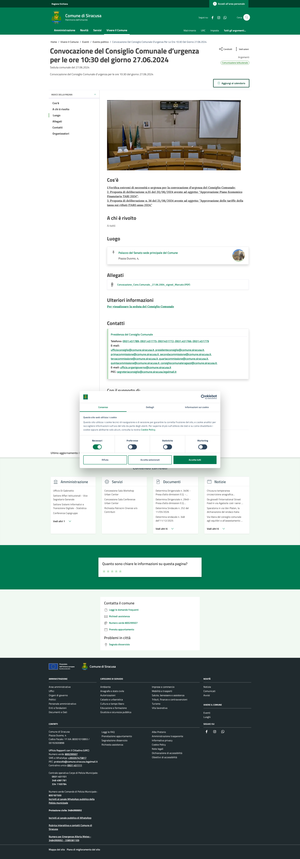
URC (203, 30)
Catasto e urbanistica (111, 699)
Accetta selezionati (150, 460)
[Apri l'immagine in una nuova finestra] (178, 136)
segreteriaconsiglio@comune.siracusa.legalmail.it (146, 372)
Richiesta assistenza (112, 744)
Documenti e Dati (58, 712)
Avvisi (206, 695)
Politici (52, 699)
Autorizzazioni (107, 695)
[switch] (132, 446)
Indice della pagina (61, 94)
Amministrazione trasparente (167, 736)
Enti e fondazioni (58, 708)
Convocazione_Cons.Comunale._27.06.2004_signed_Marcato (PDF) (153, 284)
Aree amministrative (60, 687)
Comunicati (209, 691)
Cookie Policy (148, 429)
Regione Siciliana (60, 3)
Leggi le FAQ (108, 732)
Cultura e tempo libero (112, 704)
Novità (84, 30)
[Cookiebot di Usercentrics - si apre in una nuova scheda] (203, 397)
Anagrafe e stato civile (112, 691)
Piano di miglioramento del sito (83, 849)
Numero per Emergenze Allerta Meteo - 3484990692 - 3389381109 (70, 838)
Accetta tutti (195, 460)
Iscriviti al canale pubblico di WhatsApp (70, 818)
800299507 (71, 754)
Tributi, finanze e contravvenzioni (169, 699)
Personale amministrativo (62, 704)
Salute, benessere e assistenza (168, 695)
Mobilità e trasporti (162, 691)
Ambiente (105, 687)
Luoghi (207, 717)
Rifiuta (105, 460)
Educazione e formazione (113, 708)
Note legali (157, 749)
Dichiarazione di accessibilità (167, 753)
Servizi (97, 30)
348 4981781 (59, 780)
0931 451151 (59, 776)
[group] (73, 507)
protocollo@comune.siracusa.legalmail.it (76, 761)
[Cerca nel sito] (246, 17)
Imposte (214, 30)
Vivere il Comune (117, 30)
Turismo (156, 704)
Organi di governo (58, 695)
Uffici (51, 691)
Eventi (206, 713)
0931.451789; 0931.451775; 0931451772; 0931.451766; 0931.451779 (166, 341)
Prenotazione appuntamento (117, 736)
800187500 (55, 795)
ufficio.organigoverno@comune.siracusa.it (145, 367)
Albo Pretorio (159, 732)
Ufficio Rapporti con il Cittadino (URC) (69, 750)
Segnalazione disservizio (114, 740)
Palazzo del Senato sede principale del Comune (148, 253)
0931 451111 (74, 765)
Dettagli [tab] (150, 407)
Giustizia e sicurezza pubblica (115, 712)
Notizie (207, 687)
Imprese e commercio (163, 687)
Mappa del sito (57, 849)
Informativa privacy (162, 740)
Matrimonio (190, 30)
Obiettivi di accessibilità (164, 757)
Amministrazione (64, 30)
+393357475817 (77, 758)
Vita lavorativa (159, 708)
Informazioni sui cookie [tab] (197, 407)
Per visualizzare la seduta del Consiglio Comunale (140, 306)
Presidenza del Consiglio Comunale (132, 334)
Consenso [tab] (103, 407)
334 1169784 (59, 784)
